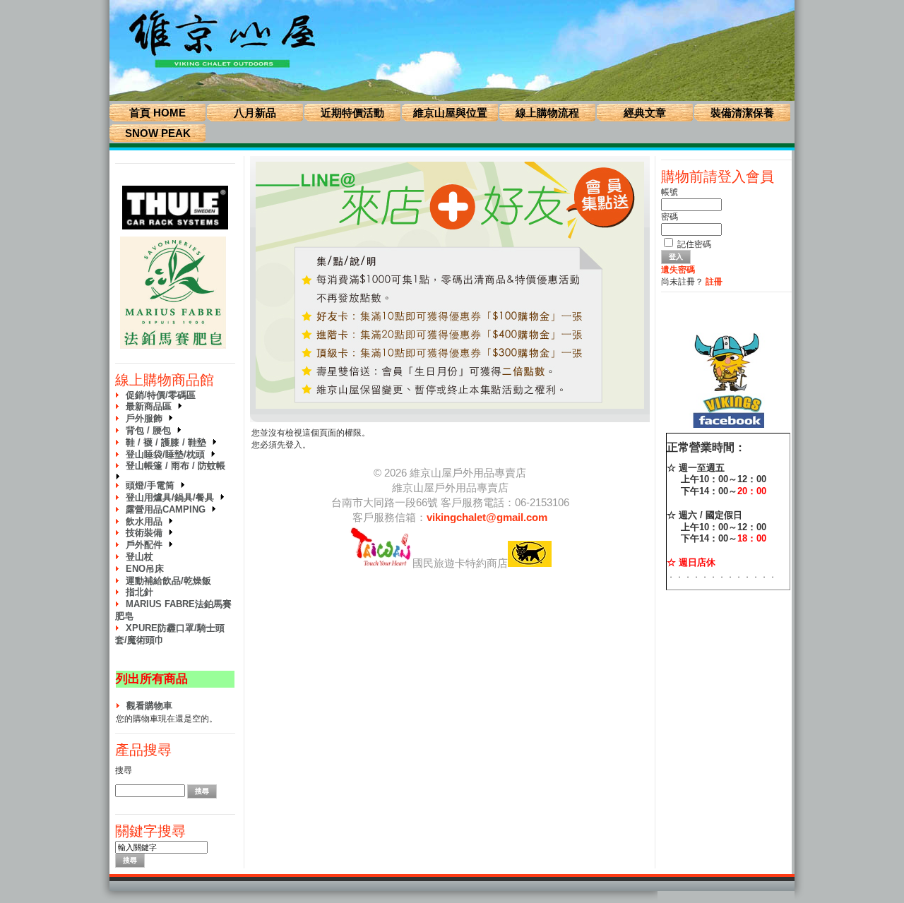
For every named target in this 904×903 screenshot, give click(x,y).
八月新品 (255, 113)
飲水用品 (147, 521)
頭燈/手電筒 (153, 485)
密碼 (669, 217)
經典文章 (645, 113)
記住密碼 (694, 244)
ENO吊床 (145, 568)
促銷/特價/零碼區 (161, 395)
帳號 (669, 192)
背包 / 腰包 (151, 430)
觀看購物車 (149, 705)
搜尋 (123, 770)
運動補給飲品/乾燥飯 (168, 580)
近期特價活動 (352, 113)
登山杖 (139, 556)
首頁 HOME (157, 113)
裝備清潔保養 (742, 113)
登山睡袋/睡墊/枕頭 (168, 454)
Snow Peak (158, 133)
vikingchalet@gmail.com (487, 517)
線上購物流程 (547, 113)
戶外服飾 (147, 418)
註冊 (714, 282)
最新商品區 (151, 406)
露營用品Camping (168, 509)
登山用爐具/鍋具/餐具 (173, 497)
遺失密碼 (678, 270)
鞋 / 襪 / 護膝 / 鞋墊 (169, 442)
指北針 (139, 592)
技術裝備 (147, 532)
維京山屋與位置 (450, 113)
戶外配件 (147, 544)
